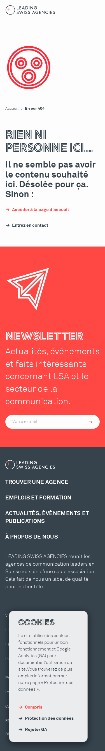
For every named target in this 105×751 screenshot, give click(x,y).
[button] (93, 10)
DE (7, 734)
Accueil (11, 109)
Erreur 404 (35, 109)
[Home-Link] (30, 10)
